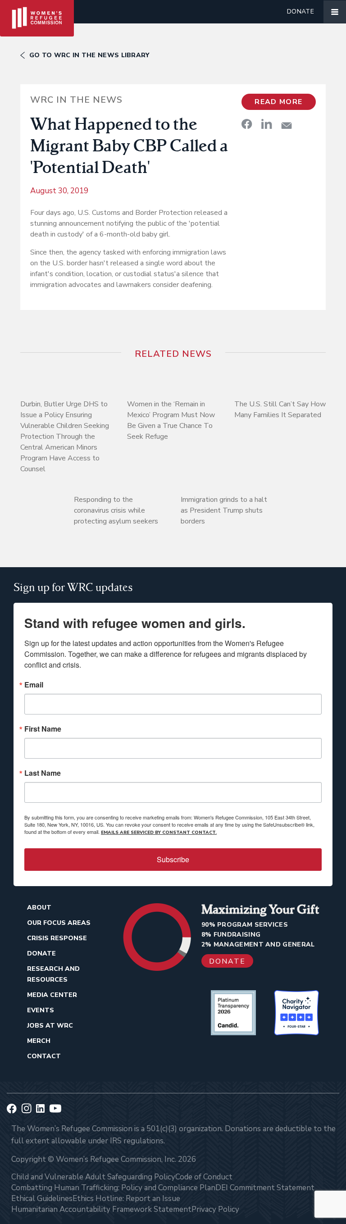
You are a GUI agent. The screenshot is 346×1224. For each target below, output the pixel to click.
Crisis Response (57, 938)
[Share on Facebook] (246, 124)
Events (40, 1010)
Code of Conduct (203, 1177)
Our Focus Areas (59, 923)
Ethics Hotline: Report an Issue (126, 1198)
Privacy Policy (215, 1209)
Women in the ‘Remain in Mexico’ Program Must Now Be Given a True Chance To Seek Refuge (171, 420)
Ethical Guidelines (42, 1198)
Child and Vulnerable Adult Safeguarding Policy (93, 1177)
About (39, 907)
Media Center (52, 995)
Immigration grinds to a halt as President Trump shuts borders (224, 510)
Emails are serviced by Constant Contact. (159, 832)
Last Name (42, 773)
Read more (278, 102)
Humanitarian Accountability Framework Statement (101, 1209)
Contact (44, 1056)
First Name (42, 729)
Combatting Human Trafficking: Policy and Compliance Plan (113, 1187)
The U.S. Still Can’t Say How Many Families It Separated (280, 409)
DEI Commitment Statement (264, 1187)
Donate (300, 11)
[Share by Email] (286, 125)
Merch (38, 1041)
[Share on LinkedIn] (266, 124)
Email (33, 684)
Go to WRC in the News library (89, 55)
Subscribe (173, 859)
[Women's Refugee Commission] (37, 11)
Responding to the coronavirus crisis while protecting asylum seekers (116, 510)
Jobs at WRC (50, 1025)
